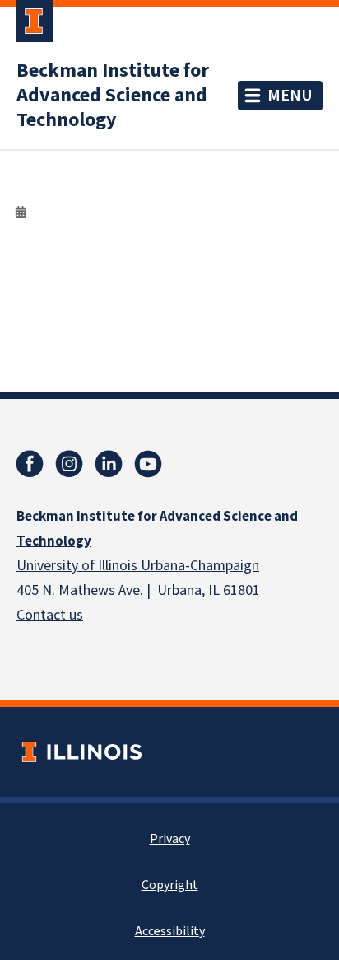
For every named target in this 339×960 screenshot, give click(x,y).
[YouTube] (148, 464)
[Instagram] (69, 464)
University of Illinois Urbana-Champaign (137, 565)
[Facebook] (30, 464)
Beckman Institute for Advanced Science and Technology (112, 96)
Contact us (49, 615)
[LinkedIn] (109, 464)
